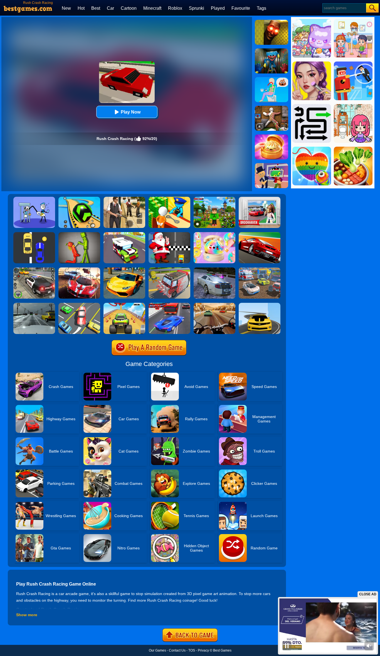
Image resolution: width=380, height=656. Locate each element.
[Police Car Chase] (34, 269)
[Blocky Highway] (124, 234)
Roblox (175, 8)
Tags (261, 8)
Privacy (203, 650)
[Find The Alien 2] (271, 165)
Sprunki (196, 8)
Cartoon (129, 8)
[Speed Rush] (79, 305)
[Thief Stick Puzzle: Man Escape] (34, 199)
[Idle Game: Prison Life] (169, 199)
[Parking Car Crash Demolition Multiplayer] (214, 269)
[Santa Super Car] (169, 234)
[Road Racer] (259, 305)
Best (95, 8)
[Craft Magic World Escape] (214, 199)
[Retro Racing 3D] (124, 305)
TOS (191, 650)
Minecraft (152, 8)
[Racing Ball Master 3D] (79, 199)
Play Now (130, 112)
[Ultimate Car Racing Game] (124, 269)
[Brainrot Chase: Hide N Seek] (271, 22)
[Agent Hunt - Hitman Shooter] (124, 199)
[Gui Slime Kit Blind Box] (271, 136)
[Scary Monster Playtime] (271, 50)
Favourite (240, 8)
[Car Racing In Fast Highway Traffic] (169, 305)
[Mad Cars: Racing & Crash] (259, 269)
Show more (26, 615)
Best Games (222, 650)
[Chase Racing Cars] (259, 234)
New (66, 8)
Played (218, 8)
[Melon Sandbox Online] (79, 234)
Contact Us (177, 650)
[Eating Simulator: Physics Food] (271, 79)
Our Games (157, 650)
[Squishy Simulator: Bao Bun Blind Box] (214, 234)
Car (110, 8)
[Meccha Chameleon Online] (271, 108)
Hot (81, 8)
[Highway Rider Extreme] (214, 305)
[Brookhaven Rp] (259, 199)
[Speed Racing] (34, 234)
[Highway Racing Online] (34, 305)
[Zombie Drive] (169, 269)
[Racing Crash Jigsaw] (79, 269)
